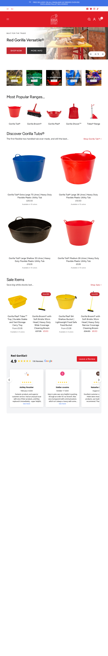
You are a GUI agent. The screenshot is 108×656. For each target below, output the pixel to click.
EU (12, 9)
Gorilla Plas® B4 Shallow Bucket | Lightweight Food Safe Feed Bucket (66, 320)
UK (8, 9)
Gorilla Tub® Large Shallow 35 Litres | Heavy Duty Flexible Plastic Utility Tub (29, 259)
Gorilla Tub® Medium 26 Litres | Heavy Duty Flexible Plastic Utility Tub (78, 259)
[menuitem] (8, 9)
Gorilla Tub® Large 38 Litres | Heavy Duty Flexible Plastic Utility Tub (78, 196)
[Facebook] (87, 9)
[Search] (89, 19)
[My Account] (94, 19)
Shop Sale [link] (95, 285)
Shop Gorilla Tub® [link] (92, 139)
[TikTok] (97, 9)
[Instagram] (94, 9)
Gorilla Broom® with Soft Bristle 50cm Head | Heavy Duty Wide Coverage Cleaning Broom (41, 322)
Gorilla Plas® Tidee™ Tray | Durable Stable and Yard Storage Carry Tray (17, 320)
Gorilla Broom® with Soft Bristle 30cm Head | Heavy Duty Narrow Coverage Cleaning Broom (90, 322)
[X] (91, 9)
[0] (99, 19)
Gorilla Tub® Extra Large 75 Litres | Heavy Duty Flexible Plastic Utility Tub (30, 196)
